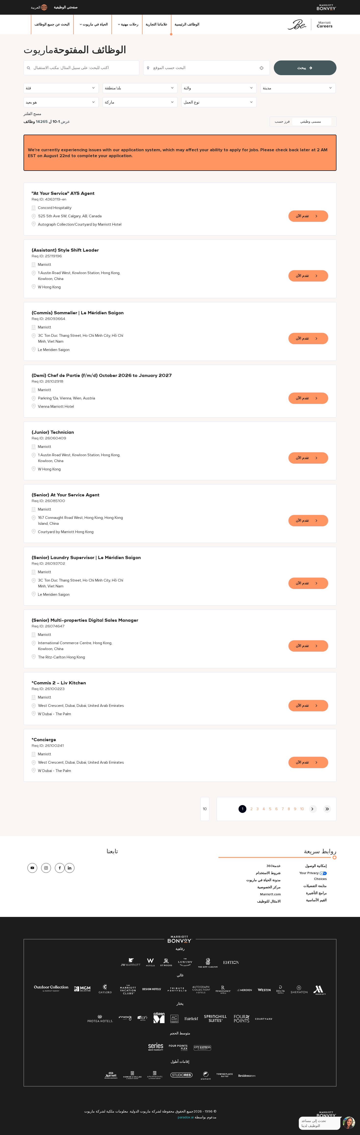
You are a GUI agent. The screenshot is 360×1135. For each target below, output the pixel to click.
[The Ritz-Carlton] (207, 964)
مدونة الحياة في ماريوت (263, 880)
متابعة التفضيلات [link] (315, 886)
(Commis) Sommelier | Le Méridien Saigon (78, 313)
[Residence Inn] (247, 1075)
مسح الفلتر (32, 113)
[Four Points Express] (178, 1050)
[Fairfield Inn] (191, 1018)
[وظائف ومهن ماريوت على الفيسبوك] (60, 868)
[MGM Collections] (82, 989)
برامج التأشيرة (316, 893)
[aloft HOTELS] (143, 1018)
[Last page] (327, 809)
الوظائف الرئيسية (187, 24)
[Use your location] (263, 68)
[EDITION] (231, 962)
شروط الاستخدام (268, 873)
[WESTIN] (264, 989)
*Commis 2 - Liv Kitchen (59, 683)
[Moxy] (125, 1018)
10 (302, 809)
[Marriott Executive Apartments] (111, 1076)
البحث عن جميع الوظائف (52, 24)
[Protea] (100, 1020)
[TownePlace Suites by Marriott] (224, 1075)
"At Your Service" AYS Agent (63, 193)
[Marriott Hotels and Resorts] (319, 991)
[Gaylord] (105, 992)
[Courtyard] (264, 1018)
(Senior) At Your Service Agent (65, 495)
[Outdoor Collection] (51, 990)
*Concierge (44, 740)
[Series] (155, 1049)
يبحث (301, 67)
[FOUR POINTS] (241, 1020)
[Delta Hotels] (280, 991)
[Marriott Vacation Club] (128, 991)
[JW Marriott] (130, 963)
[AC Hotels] (174, 1020)
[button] (61, 88)
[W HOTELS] (150, 963)
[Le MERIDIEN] (244, 989)
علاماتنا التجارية (156, 24)
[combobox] (81, 67)
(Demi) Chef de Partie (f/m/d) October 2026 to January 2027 (102, 376)
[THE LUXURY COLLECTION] (185, 963)
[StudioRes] (181, 1078)
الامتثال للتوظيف (269, 901)
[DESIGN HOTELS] (152, 989)
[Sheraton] (299, 991)
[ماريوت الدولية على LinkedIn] (69, 868)
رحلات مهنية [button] (129, 24)
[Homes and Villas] (132, 1077)
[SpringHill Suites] (216, 1020)
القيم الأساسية (316, 900)
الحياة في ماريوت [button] (95, 24)
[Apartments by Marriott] (154, 1077)
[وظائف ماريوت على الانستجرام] (46, 868)
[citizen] (159, 1022)
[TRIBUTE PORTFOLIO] (177, 989)
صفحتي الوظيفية (66, 7)
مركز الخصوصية (269, 887)
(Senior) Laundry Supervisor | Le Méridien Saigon (86, 558)
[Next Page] (313, 809)
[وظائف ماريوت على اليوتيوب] (32, 868)
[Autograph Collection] (201, 990)
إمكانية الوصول (316, 866)
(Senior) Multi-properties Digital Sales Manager (85, 620)
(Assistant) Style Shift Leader (65, 250)
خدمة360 (273, 866)
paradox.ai (186, 1117)
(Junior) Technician (53, 432)
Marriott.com (270, 894)
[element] (206, 1077)
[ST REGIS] (166, 963)
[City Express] (202, 1050)
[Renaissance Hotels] (223, 991)
